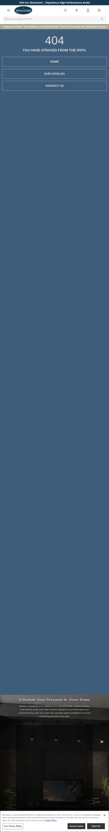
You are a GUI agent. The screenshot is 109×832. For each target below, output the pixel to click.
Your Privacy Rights (13, 826)
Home (54, 61)
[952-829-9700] (88, 10)
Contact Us (54, 85)
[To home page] (23, 10)
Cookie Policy (50, 820)
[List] (65, 10)
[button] (8, 10)
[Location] (76, 10)
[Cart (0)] (99, 10)
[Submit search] (102, 19)
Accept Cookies (76, 826)
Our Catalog (54, 73)
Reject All (96, 826)
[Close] (104, 815)
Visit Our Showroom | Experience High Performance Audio (54, 2)
